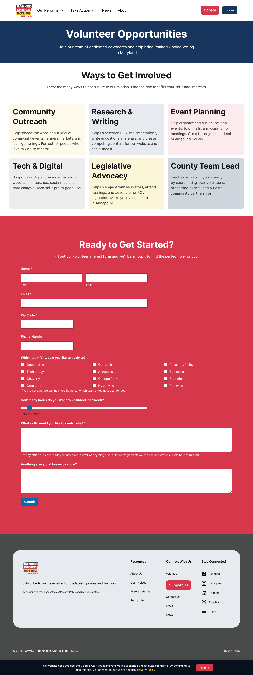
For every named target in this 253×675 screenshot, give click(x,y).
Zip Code (29, 315)
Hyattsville (106, 386)
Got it (205, 667)
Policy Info (137, 600)
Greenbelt (34, 386)
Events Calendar (140, 591)
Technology (35, 372)
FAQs (169, 605)
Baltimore (177, 372)
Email (26, 294)
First (23, 284)
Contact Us (173, 596)
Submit (29, 502)
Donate (210, 10)
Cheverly (33, 379)
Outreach (105, 364)
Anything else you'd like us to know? (49, 464)
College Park (107, 379)
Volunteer (172, 573)
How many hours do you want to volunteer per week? (62, 400)
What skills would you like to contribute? (53, 423)
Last (89, 284)
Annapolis (105, 372)
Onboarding (35, 364)
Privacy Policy (68, 592)
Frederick (177, 379)
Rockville (176, 386)
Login (230, 10)
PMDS (73, 650)
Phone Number (32, 336)
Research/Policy (182, 364)
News (169, 614)
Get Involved (138, 582)
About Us (136, 573)
